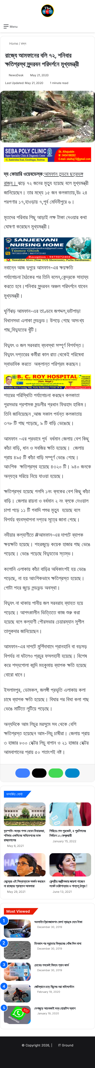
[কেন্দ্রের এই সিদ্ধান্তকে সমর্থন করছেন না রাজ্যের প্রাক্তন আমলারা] (25, 864)
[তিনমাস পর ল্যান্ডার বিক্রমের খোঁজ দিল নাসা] (17, 950)
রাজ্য (23, 43)
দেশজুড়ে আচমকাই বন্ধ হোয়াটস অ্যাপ (55, 1008)
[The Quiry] (47, 10)
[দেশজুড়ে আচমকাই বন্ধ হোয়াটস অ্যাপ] (17, 1015)
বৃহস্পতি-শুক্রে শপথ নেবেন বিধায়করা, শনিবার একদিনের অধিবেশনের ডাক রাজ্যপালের (24, 835)
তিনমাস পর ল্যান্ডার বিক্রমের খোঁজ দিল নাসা (57, 943)
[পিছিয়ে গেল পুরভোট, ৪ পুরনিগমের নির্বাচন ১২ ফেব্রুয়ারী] (70, 814)
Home (13, 43)
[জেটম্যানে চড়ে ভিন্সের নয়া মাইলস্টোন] (17, 993)
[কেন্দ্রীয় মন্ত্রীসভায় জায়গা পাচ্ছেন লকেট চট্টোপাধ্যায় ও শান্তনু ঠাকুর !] (70, 864)
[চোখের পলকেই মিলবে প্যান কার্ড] (17, 972)
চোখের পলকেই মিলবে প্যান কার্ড (51, 965)
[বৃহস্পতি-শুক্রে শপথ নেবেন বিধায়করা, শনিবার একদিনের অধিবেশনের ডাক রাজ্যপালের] (25, 814)
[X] (39, 773)
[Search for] (88, 26)
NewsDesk (16, 75)
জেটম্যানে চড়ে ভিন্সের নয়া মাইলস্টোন (54, 987)
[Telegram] (72, 773)
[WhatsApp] (55, 773)
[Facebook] (22, 773)
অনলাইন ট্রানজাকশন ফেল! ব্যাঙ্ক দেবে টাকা (58, 922)
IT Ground (65, 1045)
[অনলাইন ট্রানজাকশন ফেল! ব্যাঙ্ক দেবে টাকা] (17, 928)
